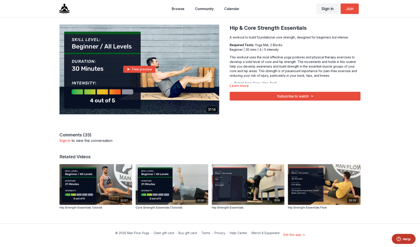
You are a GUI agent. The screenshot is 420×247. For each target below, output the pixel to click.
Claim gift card (164, 233)
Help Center (238, 233)
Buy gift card (187, 233)
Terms (205, 233)
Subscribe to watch (293, 96)
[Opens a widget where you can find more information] (404, 239)
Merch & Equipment (266, 233)
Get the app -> (294, 235)
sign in (65, 140)
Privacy (220, 233)
